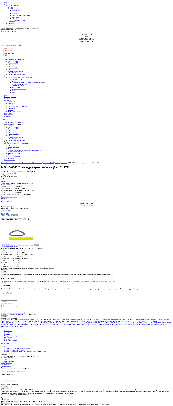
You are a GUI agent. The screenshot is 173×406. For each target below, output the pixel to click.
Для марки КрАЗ (13, 69)
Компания (11, 8)
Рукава (14, 81)
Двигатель (57, 163)
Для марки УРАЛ (13, 68)
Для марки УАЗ (12, 72)
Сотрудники (15, 17)
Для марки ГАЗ (12, 64)
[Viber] (9, 215)
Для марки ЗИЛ (13, 66)
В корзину (4, 198)
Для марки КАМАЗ (14, 61)
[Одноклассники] (4, 215)
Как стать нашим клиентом (12, 347)
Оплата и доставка (13, 5)
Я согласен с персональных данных (21, 314)
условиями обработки (17, 314)
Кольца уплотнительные (19, 84)
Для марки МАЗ (13, 63)
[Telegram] (17, 215)
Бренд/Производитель (10, 258)
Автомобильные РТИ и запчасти (14, 59)
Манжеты (14, 90)
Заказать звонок (5, 364)
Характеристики (12, 246)
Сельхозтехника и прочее (16, 71)
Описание (4, 246)
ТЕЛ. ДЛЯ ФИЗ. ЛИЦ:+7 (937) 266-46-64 (8, 54)
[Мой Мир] (7, 215)
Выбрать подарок (6, 210)
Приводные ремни (17, 79)
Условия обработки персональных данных (17, 348)
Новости (14, 18)
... (4, 4)
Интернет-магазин (11, 163)
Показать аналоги (6, 201)
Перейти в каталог (6, 403)
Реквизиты (15, 12)
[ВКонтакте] (2, 215)
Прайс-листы (12, 21)
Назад (10, 125)
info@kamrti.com (6, 366)
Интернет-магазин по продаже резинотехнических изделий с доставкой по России (10, 382)
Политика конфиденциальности (14, 350)
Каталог (3, 119)
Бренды (10, 7)
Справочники (12, 23)
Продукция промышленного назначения (20, 77)
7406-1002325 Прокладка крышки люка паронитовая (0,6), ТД (20, 245)
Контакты (15, 13)
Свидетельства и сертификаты (21, 15)
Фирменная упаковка (18, 20)
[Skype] (14, 215)
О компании (15, 10)
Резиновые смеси (13, 92)
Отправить (4, 316)
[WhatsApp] (12, 215)
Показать (3, 271)
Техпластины (16, 87)
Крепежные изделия (18, 85)
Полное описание (6, 184)
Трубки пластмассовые (19, 89)
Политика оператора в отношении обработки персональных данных (25, 351)
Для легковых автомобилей (16, 74)
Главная (6, 2)
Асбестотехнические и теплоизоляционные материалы (28, 82)
